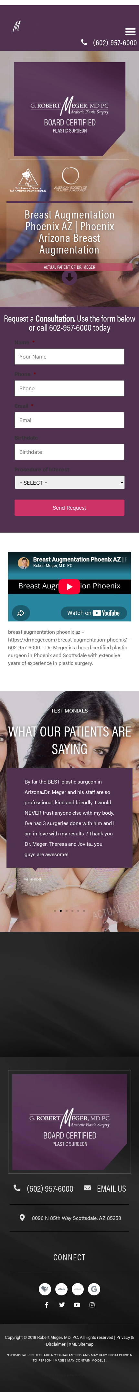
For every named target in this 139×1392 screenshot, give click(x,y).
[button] (55, 911)
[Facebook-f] (46, 1305)
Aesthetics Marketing (80, 1375)
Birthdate (26, 437)
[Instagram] (92, 1305)
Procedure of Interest (42, 469)
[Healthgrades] (45, 1289)
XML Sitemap (81, 1344)
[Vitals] (61, 1289)
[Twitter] (62, 1305)
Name (25, 342)
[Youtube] (77, 1305)
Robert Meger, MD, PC (57, 1337)
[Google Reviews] (94, 1289)
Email (24, 406)
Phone (25, 374)
